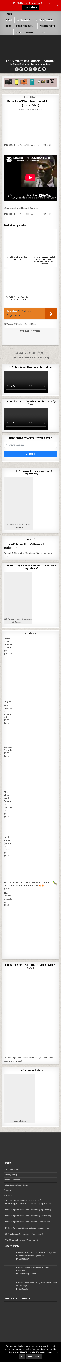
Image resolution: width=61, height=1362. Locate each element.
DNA (16, 324)
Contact (30, 32)
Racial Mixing (31, 324)
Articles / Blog (47, 26)
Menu (9, 14)
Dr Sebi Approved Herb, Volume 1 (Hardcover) (27, 1228)
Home (9, 19)
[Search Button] (44, 69)
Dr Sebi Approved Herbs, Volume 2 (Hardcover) (28, 1216)
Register (8, 1195)
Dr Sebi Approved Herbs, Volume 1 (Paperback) (28, 1222)
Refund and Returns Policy (16, 1185)
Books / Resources (25, 26)
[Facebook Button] (17, 69)
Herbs (34, 1274)
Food (8, 26)
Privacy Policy (10, 1175)
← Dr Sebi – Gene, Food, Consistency (30, 357)
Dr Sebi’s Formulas (45, 19)
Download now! (31, 7)
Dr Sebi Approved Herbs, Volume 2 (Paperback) (28, 1210)
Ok (22, 1356)
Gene (21, 324)
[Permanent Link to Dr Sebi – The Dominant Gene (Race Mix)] (30, 126)
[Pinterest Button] (21, 69)
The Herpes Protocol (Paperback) (21, 1240)
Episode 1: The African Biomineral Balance (24, 553)
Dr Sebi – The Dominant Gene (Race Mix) (30, 103)
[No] (57, 1352)
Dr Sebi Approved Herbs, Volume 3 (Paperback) (28, 1203)
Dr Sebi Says (31, 97)
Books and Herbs (12, 1170)
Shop (18, 32)
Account (7, 1190)
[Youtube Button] (26, 69)
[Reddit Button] (30, 69)
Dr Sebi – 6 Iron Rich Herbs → (30, 353)
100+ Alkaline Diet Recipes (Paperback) (24, 1234)
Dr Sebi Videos (23, 19)
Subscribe (30, 454)
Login (42, 32)
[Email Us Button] (35, 69)
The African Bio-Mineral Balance (30, 61)
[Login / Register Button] (39, 69)
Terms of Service (12, 1180)
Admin (21, 109)
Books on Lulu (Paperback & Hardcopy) (22, 1200)
